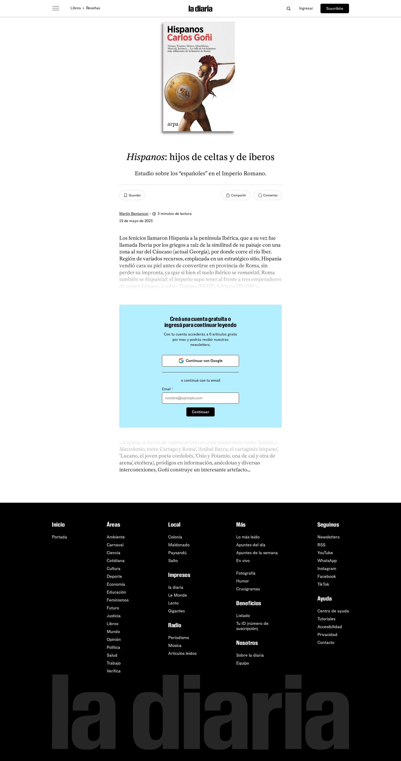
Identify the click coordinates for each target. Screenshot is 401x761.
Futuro (113, 608)
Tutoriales (326, 618)
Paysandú (177, 552)
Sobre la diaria (250, 655)
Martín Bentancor (134, 213)
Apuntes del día (250, 544)
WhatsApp (327, 560)
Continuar (200, 412)
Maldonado (179, 544)
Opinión (114, 639)
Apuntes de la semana (257, 552)
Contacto (325, 642)
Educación (116, 592)
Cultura (113, 568)
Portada (59, 537)
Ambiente (116, 537)
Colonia (175, 537)
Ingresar (306, 8)
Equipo (242, 663)
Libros (76, 8)
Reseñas (93, 8)
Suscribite (334, 8)
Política (113, 647)
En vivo (243, 560)
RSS (321, 544)
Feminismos (118, 600)
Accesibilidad (329, 626)
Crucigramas (248, 589)
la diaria (175, 587)
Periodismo (178, 637)
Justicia (114, 615)
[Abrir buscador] (288, 8)
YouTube (325, 552)
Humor (242, 581)
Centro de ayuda (333, 611)
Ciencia (113, 552)
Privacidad (327, 634)
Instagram (326, 568)
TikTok (323, 584)
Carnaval (115, 544)
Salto (173, 560)
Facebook (326, 576)
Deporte (114, 576)
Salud (112, 655)
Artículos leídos (182, 653)
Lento (173, 603)
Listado (243, 615)
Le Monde (177, 595)
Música (174, 645)
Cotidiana (116, 560)
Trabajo (114, 663)
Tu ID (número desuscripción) (252, 626)
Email (167, 389)
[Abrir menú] (55, 8)
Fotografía (245, 573)
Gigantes (176, 611)
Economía (116, 584)
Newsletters (328, 537)
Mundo (113, 631)
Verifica (114, 671)
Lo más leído (248, 537)
